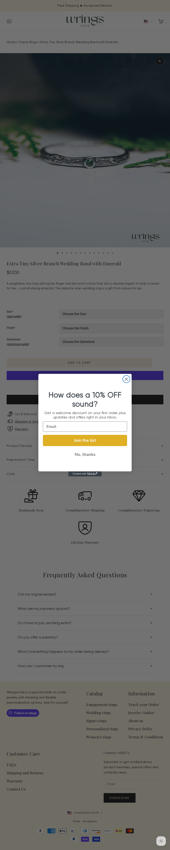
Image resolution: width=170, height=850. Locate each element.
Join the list (85, 440)
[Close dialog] (126, 379)
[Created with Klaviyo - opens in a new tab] (85, 473)
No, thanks (85, 454)
